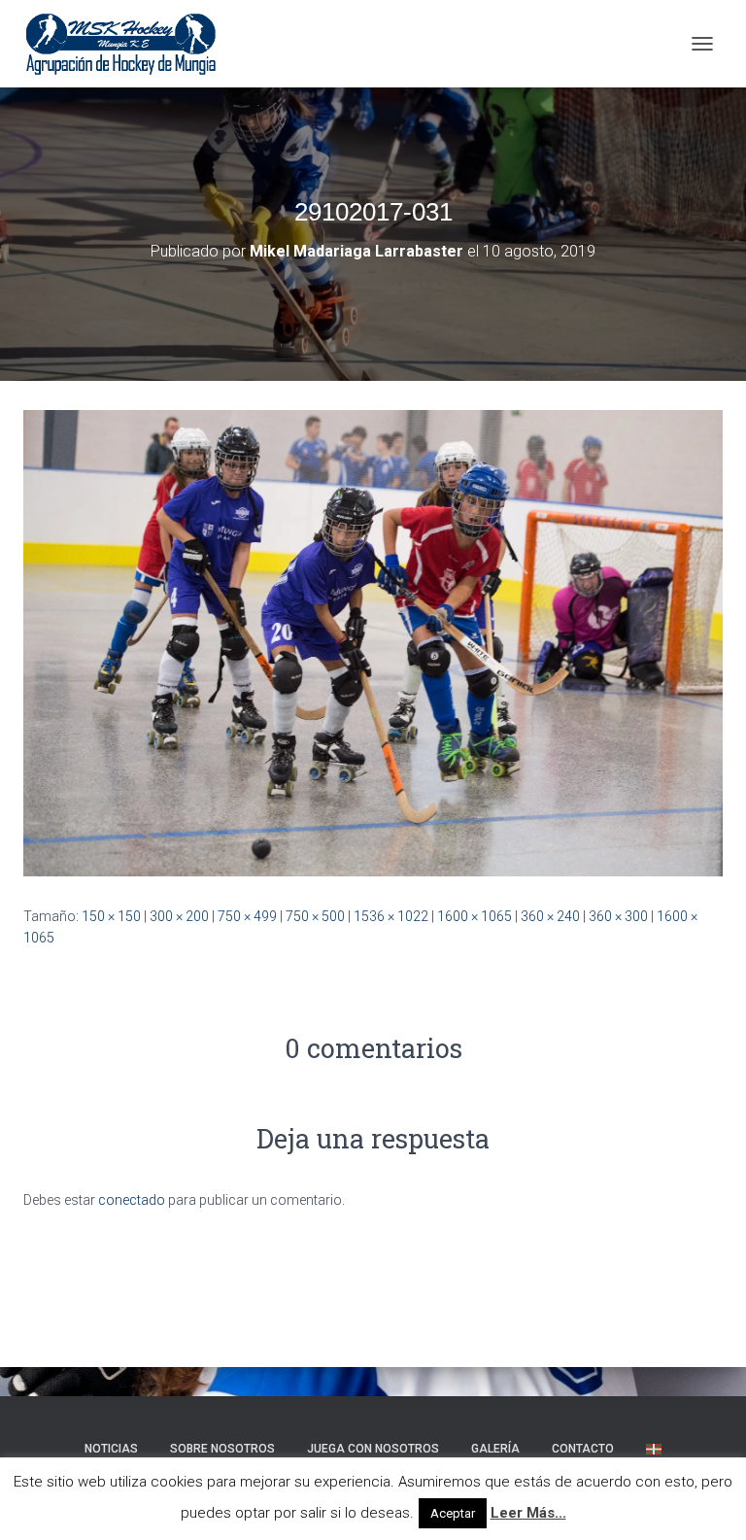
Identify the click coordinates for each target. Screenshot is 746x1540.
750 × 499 (247, 916)
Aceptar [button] (452, 1513)
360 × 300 (618, 916)
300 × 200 (179, 916)
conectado (131, 1200)
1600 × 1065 (474, 916)
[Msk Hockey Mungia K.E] (128, 44)
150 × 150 (111, 916)
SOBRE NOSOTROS (222, 1448)
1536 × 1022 (391, 916)
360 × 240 (550, 916)
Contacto (583, 1448)
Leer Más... (528, 1513)
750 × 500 (315, 916)
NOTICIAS (111, 1448)
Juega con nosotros (373, 1448)
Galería (495, 1448)
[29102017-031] (373, 642)
